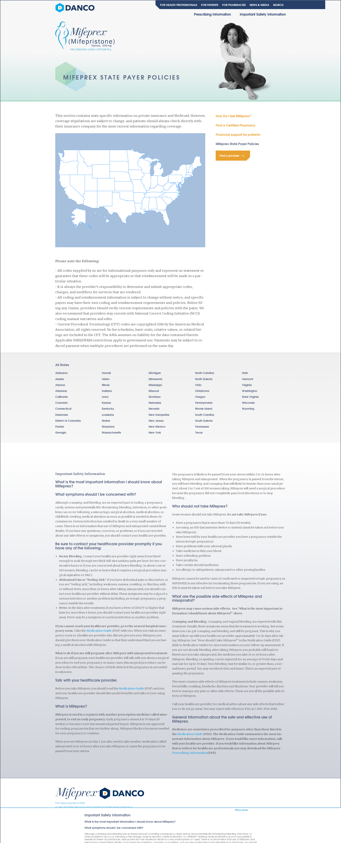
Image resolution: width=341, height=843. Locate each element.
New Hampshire (159, 414)
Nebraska (155, 402)
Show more (241, 809)
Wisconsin (248, 402)
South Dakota (204, 420)
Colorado (61, 402)
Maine (106, 420)
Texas (199, 432)
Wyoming (248, 408)
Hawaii (106, 373)
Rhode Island (203, 408)
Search (278, 5)
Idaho (106, 379)
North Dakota (203, 379)
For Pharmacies (234, 5)
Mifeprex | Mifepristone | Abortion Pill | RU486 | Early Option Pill (99, 794)
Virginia (247, 385)
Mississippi (155, 385)
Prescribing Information (212, 14)
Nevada (154, 408)
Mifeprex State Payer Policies (237, 143)
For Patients (209, 5)
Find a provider (229, 155)
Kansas (106, 402)
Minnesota (155, 379)
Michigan (155, 373)
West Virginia (250, 396)
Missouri (154, 391)
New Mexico (157, 426)
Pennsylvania (203, 402)
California (61, 396)
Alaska (59, 379)
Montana (154, 396)
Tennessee (202, 426)
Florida (59, 426)
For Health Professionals (178, 5)
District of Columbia (68, 420)
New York (155, 432)
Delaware (61, 414)
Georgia (60, 432)
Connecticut (63, 408)
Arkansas (61, 391)
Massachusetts (111, 432)
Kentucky (108, 408)
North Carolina (204, 373)
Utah (245, 373)
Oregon (200, 396)
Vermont (247, 379)
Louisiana (108, 414)
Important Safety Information (263, 14)
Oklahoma (202, 391)
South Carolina (204, 414)
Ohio (198, 385)
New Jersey (156, 420)
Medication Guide (99, 630)
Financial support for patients (238, 134)
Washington (249, 391)
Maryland (108, 426)
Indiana (107, 391)
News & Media (259, 5)
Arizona (60, 385)
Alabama (61, 373)
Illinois (106, 385)
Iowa (105, 396)
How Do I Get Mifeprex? (233, 115)
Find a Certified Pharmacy (235, 125)
